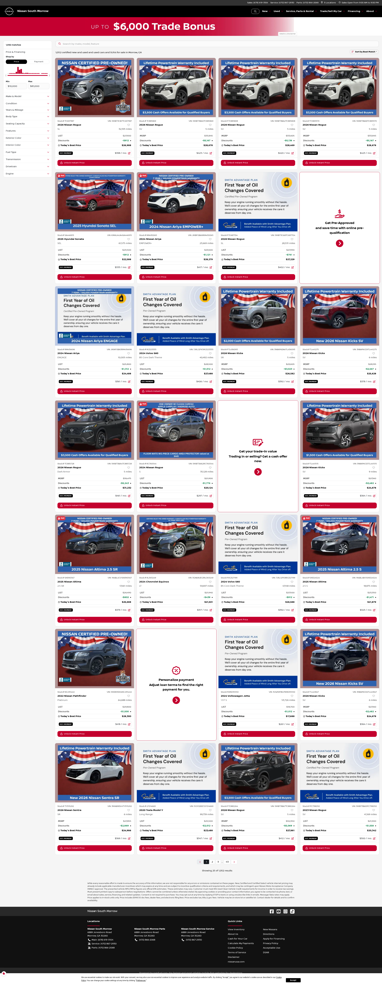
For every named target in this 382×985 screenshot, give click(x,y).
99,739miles (206, 814)
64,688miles (125, 700)
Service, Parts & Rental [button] (300, 11)
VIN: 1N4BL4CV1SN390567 (120, 578)
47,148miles (288, 586)
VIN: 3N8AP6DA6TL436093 (282, 349)
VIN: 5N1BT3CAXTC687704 (283, 235)
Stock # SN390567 (65, 578)
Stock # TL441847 (311, 692)
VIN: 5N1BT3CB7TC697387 (120, 121)
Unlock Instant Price (74, 163)
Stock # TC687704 (229, 235)
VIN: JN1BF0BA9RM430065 (200, 235)
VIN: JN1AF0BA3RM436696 (119, 349)
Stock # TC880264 (229, 806)
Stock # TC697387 (65, 121)
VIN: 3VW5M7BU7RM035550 (282, 692)
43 (227, 861)
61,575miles (125, 243)
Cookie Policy (235, 947)
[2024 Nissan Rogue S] (176, 430)
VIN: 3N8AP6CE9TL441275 (365, 349)
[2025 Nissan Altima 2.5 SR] (94, 544)
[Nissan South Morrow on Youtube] (277, 911)
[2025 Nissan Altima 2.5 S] (339, 544)
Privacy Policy (270, 943)
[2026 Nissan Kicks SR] (258, 316)
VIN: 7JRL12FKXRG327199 (283, 578)
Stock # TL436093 (229, 349)
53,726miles (288, 700)
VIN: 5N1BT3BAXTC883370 (364, 121)
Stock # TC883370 (311, 121)
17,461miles (126, 586)
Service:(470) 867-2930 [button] (104, 943)
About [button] (370, 11)
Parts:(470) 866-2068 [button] (103, 947)
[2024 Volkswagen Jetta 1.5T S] (258, 658)
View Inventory (236, 929)
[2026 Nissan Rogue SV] (176, 87)
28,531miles (288, 243)
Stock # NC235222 (66, 692)
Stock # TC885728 (65, 464)
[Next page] (234, 862)
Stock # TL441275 (311, 349)
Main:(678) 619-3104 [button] (102, 939)
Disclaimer (233, 957)
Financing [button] (354, 11)
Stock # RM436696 (66, 349)
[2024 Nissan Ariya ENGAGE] (94, 316)
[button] (329, 3)
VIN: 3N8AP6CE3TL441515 (365, 464)
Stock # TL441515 (310, 464)
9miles (373, 471)
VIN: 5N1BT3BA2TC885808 (283, 121)
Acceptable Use (271, 947)
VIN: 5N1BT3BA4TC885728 (119, 464)
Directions (268, 934)
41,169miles (370, 814)
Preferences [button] (141, 980)
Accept (293, 980)
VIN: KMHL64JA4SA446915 (119, 235)
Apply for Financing (274, 938)
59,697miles (206, 586)
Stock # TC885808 (229, 121)
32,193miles (125, 129)
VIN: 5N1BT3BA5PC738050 (364, 806)
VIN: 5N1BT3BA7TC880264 (283, 806)
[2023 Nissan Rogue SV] (339, 772)
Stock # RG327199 (229, 578)
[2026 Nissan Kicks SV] (339, 316)
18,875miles (370, 586)
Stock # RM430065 (148, 235)
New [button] (265, 11)
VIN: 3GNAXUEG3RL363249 (200, 578)
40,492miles (206, 357)
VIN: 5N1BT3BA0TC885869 (201, 121)
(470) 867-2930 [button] (194, 939)
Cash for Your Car (237, 938)
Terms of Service (237, 952)
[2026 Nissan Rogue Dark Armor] (94, 430)
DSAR (266, 952)
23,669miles (206, 243)
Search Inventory (255, 11)
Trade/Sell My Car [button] (331, 11)
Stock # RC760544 (147, 464)
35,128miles (206, 471)
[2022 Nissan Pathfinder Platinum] (94, 658)
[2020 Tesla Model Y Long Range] (176, 772)
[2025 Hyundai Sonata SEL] (94, 201)
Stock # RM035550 (230, 692)
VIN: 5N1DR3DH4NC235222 (119, 692)
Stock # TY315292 (65, 806)
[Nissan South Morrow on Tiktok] (291, 911)
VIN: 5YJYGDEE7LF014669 (201, 806)
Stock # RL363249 (147, 578)
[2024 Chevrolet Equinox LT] (176, 544)
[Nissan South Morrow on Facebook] (270, 911)
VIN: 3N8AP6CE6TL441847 (365, 692)
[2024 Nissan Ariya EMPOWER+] (176, 201)
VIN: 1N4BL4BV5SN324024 (364, 578)
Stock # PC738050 (311, 806)
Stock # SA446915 (65, 235)
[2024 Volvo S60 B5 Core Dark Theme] (176, 316)
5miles (209, 129)
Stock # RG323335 (147, 349)
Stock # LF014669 (147, 806)
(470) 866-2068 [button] (147, 939)
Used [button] (277, 11)
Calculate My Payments (241, 943)
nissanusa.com (236, 961)
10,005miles (125, 357)
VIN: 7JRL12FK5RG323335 (201, 349)
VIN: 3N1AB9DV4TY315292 (120, 806)
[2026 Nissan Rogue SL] (94, 87)
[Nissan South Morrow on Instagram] (284, 911)
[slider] (6, 75)
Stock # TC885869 (147, 121)
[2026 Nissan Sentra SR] (94, 772)
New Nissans (270, 929)
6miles (373, 357)
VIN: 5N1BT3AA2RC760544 (201, 464)
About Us (233, 934)
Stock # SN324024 (311, 578)
